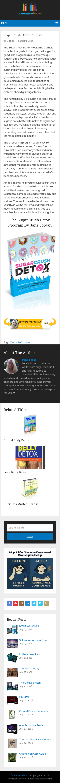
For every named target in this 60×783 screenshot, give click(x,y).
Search (29, 537)
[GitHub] (46, 603)
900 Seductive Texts (31, 725)
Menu (4, 23)
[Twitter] (34, 603)
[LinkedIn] (27, 603)
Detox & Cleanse (20, 342)
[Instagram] (21, 603)
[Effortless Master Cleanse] (30, 489)
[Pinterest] (15, 603)
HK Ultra (24, 697)
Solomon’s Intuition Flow (33, 640)
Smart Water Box (29, 626)
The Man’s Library (29, 668)
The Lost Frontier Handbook (35, 739)
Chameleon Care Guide (32, 753)
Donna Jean (27, 40)
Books (10, 40)
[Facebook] (9, 603)
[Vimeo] (40, 603)
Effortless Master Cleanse (21, 504)
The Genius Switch (30, 682)
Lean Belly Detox (15, 472)
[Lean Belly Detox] (30, 457)
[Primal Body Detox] (30, 425)
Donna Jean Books (20, 775)
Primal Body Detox (16, 440)
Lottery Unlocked (29, 654)
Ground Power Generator (33, 711)
